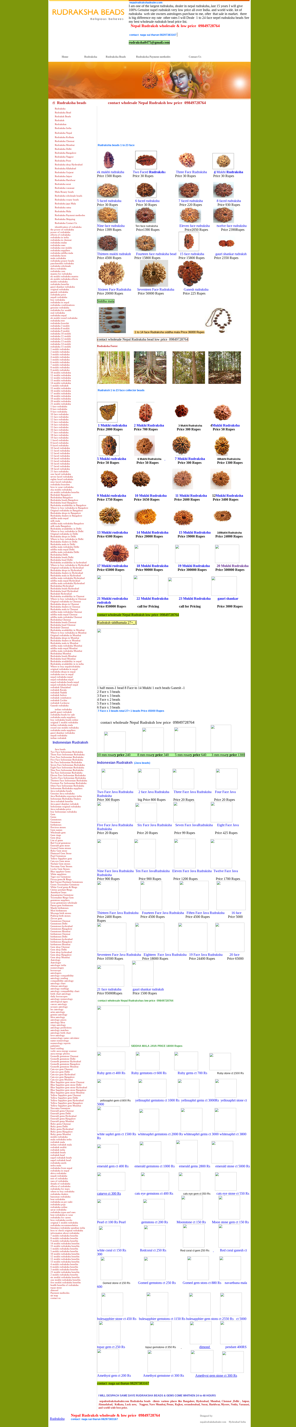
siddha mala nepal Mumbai (64, 648)
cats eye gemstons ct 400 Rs (154, 1193)
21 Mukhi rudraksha (112, 598)
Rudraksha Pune (63, 160)
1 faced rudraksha (59, 440)
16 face (236, 913)
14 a (152, 532)
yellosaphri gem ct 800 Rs (115, 1100)
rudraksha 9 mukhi (60, 331)
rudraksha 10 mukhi (60, 333)
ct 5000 (241, 1319)
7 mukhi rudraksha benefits (64, 1235)
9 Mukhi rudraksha (111, 495)
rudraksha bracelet (59, 323)
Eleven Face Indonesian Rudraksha (68, 775)
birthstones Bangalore (61, 941)
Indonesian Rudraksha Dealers (65, 798)
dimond (54, 1290)
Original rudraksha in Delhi (64, 534)
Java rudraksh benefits (61, 801)
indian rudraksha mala (61, 725)
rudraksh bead (57, 1155)
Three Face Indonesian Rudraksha (67, 754)
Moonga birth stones (60, 913)
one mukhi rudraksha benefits (65, 1280)
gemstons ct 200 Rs (155, 1222)
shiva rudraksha (58, 268)
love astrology (57, 1035)
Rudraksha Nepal (63, 133)
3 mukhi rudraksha (60, 354)
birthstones (55, 824)
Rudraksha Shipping (65, 219)
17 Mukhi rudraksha (112, 566)
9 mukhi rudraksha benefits (64, 1241)
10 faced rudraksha (60, 448)
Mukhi (229, 172)
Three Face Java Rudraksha (192, 792)
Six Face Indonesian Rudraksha (66, 762)
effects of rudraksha (60, 234)
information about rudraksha (64, 1233)
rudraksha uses (57, 245)
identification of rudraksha (68, 227)
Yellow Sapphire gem (61, 858)
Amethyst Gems (58, 892)
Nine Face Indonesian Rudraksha (66, 770)
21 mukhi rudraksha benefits (64, 1272)
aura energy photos (60, 1053)
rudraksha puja (57, 1204)
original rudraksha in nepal (64, 669)
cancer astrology (58, 1004)
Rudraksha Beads (113, 56)
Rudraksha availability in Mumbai (67, 630)
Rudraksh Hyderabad (61, 593)
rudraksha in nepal (59, 302)
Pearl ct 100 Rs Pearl (111, 1222)
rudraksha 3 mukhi (60, 325)
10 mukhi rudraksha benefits (64, 1254)
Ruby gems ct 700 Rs (193, 1073)
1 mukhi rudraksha (60, 349)
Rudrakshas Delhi (59, 554)
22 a (152, 598)
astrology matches (59, 1030)
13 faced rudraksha (60, 455)
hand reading (57, 1048)
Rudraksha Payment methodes (70, 215)
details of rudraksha (60, 1183)
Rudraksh (59, 120)
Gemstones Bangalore (61, 928)
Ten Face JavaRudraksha (152, 871)
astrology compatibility (62, 975)
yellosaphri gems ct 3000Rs (200, 1100)
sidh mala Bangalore (60, 526)
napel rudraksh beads (61, 1157)
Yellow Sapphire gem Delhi (64, 1097)
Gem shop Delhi (58, 949)
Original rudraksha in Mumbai (65, 635)
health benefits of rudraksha (64, 1285)
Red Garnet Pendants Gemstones (66, 882)
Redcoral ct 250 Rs (153, 1250)
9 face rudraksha (58, 411)
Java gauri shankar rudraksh (64, 804)
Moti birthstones (58, 910)
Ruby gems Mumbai (60, 1134)
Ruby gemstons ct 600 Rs (149, 1073)
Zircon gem (56, 918)
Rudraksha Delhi (63, 149)
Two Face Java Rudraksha (115, 792)
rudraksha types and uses (62, 1212)
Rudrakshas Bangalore (61, 497)
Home (58, 56)
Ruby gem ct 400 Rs (111, 1073)
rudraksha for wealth (60, 310)
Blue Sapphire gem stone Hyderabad (68, 1087)
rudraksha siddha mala (61, 253)
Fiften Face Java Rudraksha (206, 913)
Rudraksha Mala (63, 211)
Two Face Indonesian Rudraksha (66, 752)
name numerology (59, 1040)
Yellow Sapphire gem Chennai (65, 1095)
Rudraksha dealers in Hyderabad (66, 573)
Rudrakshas (60, 124)
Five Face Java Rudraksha (115, 825)
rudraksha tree (57, 320)
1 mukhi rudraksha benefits (64, 1248)
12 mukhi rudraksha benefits (64, 1256)
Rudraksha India (63, 128)
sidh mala (55, 521)
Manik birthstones (59, 908)
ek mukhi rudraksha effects (64, 279)
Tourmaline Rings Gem (62, 897)
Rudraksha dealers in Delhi (63, 541)
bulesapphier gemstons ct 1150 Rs (162, 1319)
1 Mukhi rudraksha (112, 425)
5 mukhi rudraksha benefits (64, 1251)
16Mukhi (229, 532)
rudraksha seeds (58, 1162)
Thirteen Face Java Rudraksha (117, 913)
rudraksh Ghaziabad (60, 687)
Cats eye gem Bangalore (62, 1077)
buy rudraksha (57, 299)
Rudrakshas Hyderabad (62, 586)
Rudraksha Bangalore (65, 152)
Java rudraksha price (60, 809)
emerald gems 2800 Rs (194, 1166)
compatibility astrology (62, 980)
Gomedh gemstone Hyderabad (65, 1061)
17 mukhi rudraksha (60, 393)
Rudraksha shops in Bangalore (65, 513)
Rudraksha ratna (63, 207)
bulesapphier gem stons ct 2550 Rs (210, 1319)
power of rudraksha (60, 232)
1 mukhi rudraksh (59, 385)
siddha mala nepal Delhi (62, 549)
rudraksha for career (60, 1217)
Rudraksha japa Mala (65, 203)
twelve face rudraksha (231, 226)
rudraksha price (58, 294)
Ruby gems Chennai (60, 1123)
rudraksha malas (58, 242)
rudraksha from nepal (61, 1168)
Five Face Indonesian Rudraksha (66, 759)
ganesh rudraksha (59, 292)
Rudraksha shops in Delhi (63, 536)
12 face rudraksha (59, 419)
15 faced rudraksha (60, 461)
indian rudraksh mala (61, 1144)
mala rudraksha (58, 258)
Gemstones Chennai (60, 921)
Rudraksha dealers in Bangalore (66, 515)
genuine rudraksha (59, 307)
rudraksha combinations (62, 305)
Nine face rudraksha (111, 226)
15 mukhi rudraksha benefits (64, 1246)
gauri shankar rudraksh (231, 254)
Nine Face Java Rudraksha (115, 871)
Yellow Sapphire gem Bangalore (66, 1103)
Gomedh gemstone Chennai (64, 1056)
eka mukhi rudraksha (61, 489)
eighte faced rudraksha (61, 479)
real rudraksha (57, 312)
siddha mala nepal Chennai (63, 614)
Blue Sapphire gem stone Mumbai (67, 1092)
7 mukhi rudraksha (60, 364)
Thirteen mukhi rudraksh (114, 254)
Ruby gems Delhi (59, 1126)
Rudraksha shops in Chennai (64, 604)
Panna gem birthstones (61, 905)
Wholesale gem (58, 832)
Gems (53, 817)
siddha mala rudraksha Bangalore (67, 523)
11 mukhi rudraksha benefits (64, 1259)
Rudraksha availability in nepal (65, 661)
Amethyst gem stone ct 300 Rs (216, 1375)
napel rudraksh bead (60, 1160)
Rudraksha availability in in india (67, 664)
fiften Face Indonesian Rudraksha (67, 785)
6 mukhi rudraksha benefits (64, 1267)
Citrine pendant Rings (61, 889)
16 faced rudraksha (60, 463)
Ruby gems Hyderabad (61, 1129)
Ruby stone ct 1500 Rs (230, 1073)
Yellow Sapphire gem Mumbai (65, 1105)
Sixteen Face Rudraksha (114, 289)
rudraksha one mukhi (61, 247)
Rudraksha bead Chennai (62, 625)
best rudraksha (57, 1199)
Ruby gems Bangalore (61, 1131)
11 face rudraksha (59, 416)
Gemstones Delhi (58, 923)
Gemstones (55, 819)
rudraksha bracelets (60, 484)
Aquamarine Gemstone (61, 895)
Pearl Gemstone (58, 856)
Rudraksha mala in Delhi (62, 544)
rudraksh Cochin (58, 700)
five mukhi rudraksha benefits (65, 1282)
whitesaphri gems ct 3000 (201, 1134)
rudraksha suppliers (60, 250)
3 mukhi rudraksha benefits (64, 1269)
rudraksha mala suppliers (62, 717)
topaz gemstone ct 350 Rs (161, 1347)
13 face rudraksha (59, 422)
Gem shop (55, 837)
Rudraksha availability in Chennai (67, 596)
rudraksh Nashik (58, 692)
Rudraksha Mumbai (65, 145)
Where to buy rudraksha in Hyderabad (69, 565)
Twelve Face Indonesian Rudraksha (68, 778)
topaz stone (56, 1287)
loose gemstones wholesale (63, 902)
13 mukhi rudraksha (60, 380)
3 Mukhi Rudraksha (190, 425)
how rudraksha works (61, 1220)
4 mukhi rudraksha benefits (64, 1264)
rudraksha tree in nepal (61, 674)
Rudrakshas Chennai (60, 619)
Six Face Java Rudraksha (154, 825)
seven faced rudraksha (61, 476)
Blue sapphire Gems (60, 871)
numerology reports (60, 1043)
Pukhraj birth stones (60, 915)
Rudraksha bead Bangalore (63, 502)
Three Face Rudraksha (191, 172)
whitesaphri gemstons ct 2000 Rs (160, 1134)
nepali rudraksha (58, 297)
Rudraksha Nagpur (64, 156)
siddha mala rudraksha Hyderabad (67, 578)
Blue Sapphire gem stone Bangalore (68, 1090)
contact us (55, 1298)
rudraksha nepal (58, 315)
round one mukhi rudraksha (64, 727)
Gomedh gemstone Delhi (62, 1058)
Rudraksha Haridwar (65, 180)
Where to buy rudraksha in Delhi (66, 531)
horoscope (55, 970)
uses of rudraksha (59, 1181)
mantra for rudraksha (61, 273)
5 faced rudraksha (109, 201)
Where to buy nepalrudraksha (65, 666)
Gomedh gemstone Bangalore (65, 1064)
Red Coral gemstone (60, 843)
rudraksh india (57, 1149)
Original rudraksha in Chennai (65, 601)
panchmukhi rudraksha (62, 263)
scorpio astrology (59, 1006)
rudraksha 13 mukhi (60, 341)
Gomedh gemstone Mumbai (64, 1066)
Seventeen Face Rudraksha (155, 289)
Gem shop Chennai (60, 947)
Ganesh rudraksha (59, 705)
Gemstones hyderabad (61, 926)
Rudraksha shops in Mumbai (64, 638)
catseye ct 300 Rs (109, 1193)
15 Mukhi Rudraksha (195, 532)
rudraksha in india (59, 237)
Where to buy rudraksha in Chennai (68, 599)
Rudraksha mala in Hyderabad (65, 575)
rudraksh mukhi (58, 1147)
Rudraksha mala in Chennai (64, 609)
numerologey (57, 967)
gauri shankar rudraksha (62, 286)
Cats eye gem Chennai (61, 1069)
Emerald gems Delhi (60, 1113)
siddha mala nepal (59, 518)
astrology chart (57, 983)
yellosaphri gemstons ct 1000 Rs (157, 1100)
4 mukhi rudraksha (60, 357)
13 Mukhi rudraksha (113, 532)
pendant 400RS (235, 1347)
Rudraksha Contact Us (66, 223)
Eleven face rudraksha (194, 226)
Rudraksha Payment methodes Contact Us (164, 56)
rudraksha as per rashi (61, 1202)
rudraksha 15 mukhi (60, 346)
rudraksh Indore (58, 695)
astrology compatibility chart (64, 991)
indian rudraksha (63, 709)
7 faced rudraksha (191, 201)
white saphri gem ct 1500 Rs (116, 1134)
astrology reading (59, 978)
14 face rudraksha (59, 424)
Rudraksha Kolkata (64, 137)
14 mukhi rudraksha (60, 383)
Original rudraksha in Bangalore (66, 510)
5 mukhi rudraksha (60, 359)
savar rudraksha (58, 1209)
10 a (151, 495)
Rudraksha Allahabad (65, 168)
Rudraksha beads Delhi (61, 557)
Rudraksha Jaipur (63, 176)
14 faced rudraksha (60, 458)
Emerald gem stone (60, 845)
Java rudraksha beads (61, 791)
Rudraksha (84, 56)
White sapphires (58, 874)
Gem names (56, 830)
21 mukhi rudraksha (60, 403)
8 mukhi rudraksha (60, 367)
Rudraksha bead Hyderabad (64, 591)
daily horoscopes (58, 996)
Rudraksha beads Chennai (63, 622)
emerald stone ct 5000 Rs (232, 1166)
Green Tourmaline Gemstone (64, 884)
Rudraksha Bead (63, 112)
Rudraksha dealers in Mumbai (65, 640)
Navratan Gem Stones (61, 866)
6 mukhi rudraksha (60, 362)
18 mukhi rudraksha (60, 396)
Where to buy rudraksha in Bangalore (69, 508)
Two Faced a (149, 172)
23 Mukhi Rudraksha (195, 598)
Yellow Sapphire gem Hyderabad (67, 1100)
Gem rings (55, 835)
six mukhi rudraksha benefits (65, 1277)
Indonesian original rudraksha (65, 806)
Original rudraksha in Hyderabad (67, 567)
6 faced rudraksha (147, 201)
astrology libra (57, 1022)
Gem (52, 814)
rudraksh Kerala (58, 690)
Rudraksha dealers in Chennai (65, 606)
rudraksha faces (58, 255)
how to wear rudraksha (61, 487)
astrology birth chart (60, 1032)
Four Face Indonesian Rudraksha (66, 757)
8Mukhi (229, 459)
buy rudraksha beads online (64, 719)
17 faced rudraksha (60, 466)
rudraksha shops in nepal (62, 671)
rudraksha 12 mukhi (60, 338)
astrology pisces (58, 1019)
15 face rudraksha (59, 427)
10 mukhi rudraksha (60, 372)
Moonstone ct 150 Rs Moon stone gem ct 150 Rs (209, 1222)
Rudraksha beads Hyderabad (64, 588)
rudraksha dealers (59, 1194)
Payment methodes (59, 1293)
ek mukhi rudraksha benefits (64, 492)
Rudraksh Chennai (59, 627)
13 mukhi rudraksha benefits (64, 1261)
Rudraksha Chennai (64, 141)
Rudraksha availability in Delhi (65, 528)
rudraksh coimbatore (60, 697)
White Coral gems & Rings (63, 887)
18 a (152, 566)
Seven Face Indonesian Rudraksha (67, 765)
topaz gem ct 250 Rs (111, 1347)
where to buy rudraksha (62, 1191)
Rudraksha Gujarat (64, 172)
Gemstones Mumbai (60, 931)
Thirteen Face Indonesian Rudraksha (68, 780)
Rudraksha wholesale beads (68, 195)
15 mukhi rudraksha (60, 388)
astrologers (55, 973)
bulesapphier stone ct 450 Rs (117, 1319)
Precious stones (58, 827)
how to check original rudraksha (66, 1230)
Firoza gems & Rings (61, 879)
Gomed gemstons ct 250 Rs (157, 1283)
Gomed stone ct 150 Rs (117, 1283)
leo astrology (56, 1009)
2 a (149, 425)
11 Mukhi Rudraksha (191, 495)
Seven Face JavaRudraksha (194, 825)
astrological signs (59, 1001)
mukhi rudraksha (59, 281)
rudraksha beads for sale (62, 714)
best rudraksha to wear (61, 1215)
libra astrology (57, 1017)
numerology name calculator (64, 1038)
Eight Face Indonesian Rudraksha (67, 767)
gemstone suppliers (60, 900)
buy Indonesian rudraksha (63, 811)
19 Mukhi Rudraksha (194, 566)
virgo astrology (58, 1025)
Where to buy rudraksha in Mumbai (68, 632)
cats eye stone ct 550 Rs (232, 1193)
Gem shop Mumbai (60, 957)
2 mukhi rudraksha (60, 351)
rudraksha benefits (59, 284)
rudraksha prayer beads (62, 260)
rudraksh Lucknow (60, 703)
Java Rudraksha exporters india (66, 796)
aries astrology (57, 1012)
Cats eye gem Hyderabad (62, 1074)
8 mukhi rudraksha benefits (64, 1238)
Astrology (55, 960)
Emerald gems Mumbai (62, 1121)
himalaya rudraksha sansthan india (67, 1228)
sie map (54, 1295)
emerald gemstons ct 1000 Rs (155, 1166)
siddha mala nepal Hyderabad (65, 580)
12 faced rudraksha (60, 453)
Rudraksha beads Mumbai (63, 656)
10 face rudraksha (59, 414)
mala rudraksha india (61, 1139)
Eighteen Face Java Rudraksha (165, 954)
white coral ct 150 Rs (111, 1250)
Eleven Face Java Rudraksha (192, 871)
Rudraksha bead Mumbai (63, 658)
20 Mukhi (230, 566)
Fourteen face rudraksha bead (156, 254)
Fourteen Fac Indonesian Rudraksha (68, 783)
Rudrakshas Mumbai (60, 653)
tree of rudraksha (59, 1178)
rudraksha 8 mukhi (60, 328)
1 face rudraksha (58, 406)
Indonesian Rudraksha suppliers (66, 788)
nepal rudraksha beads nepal (64, 682)
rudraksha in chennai (61, 240)
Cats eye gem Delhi (60, 1071)
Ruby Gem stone (58, 850)
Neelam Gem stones (60, 863)
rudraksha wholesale (60, 266)
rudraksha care (57, 271)
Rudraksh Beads (63, 116)
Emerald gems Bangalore (63, 1118)
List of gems (56, 840)
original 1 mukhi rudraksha (64, 722)
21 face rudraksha (59, 471)
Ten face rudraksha (146, 226)
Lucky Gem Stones (60, 869)
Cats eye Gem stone (60, 861)
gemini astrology (58, 1014)
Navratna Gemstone (60, 1108)
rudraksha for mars (60, 1189)
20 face (234, 954)
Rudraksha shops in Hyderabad (66, 570)
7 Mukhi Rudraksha (190, 459)
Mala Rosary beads (64, 192)
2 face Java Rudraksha (154, 792)
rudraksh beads (58, 1152)
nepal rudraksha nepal (61, 677)
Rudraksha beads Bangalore (64, 500)
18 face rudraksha (59, 435)
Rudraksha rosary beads (67, 199)
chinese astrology (59, 986)
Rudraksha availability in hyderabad (68, 562)
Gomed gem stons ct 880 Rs (202, 1283)
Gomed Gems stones (60, 848)
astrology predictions (61, 1027)
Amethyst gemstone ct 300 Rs (163, 1375)
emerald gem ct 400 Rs (113, 1166)
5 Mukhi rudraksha (111, 459)
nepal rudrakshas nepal (61, 679)
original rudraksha (59, 289)
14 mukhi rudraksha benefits (64, 1243)
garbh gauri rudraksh (61, 712)
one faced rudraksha (60, 474)
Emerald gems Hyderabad (63, 1116)
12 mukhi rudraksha (60, 377)
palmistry (55, 1045)
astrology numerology (61, 999)
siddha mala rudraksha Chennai (66, 612)
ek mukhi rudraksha (111, 172)
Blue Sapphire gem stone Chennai (67, 1082)
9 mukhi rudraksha (60, 370)
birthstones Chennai (60, 934)
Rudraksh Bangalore (60, 495)
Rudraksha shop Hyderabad (69, 164)
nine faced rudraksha (61, 482)
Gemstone (55, 822)
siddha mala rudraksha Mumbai (66, 645)
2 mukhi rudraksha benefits (64, 1274)
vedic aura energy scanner (63, 1051)
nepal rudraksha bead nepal (64, 684)
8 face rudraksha (58, 409)
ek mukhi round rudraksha (63, 318)
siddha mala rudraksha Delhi (64, 547)
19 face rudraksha (59, 437)
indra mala (55, 1165)
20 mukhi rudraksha (60, 401)
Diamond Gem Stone (61, 853)
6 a (149, 459)
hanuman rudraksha (60, 1196)
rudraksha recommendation (64, 1225)
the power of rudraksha (62, 229)
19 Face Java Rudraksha (206, 954)
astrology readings (59, 988)
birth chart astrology (60, 993)
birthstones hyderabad (61, 939)
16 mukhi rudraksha (60, 390)
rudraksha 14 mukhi (60, 344)
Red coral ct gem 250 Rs (195, 1250)
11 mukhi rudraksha (60, 375)
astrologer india (58, 965)
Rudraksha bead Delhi (61, 560)
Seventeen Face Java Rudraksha (119, 954)
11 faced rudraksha (60, 450)
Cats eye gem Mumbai (61, 1079)
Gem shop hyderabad (61, 952)
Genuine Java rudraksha (62, 793)
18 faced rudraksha (60, 469)
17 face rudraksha (59, 432)
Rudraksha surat (63, 184)
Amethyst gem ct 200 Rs (114, 1375)
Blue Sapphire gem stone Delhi (65, 1084)
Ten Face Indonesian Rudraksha (66, 772)
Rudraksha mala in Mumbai (64, 643)
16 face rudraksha (59, 429)
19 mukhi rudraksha (60, 398)
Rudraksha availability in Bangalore (68, 505)
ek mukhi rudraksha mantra (64, 276)
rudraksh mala (57, 1142)
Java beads (60, 749)
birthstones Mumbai (60, 944)
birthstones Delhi (58, 936)
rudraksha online (58, 1207)
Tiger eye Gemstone (60, 876)
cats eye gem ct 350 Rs (196, 1193)
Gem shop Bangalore (61, 954)
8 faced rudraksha (59, 442)
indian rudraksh (58, 738)
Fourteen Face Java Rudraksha (163, 913)
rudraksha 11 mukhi (60, 336)
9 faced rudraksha (59, 445)
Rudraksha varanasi (64, 188)
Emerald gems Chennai (62, 1110)
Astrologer (55, 962)
